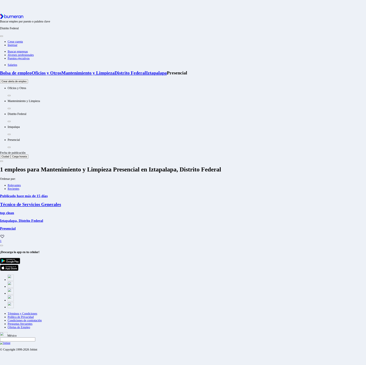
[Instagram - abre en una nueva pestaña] (11, 293)
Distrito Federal (130, 72)
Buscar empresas (18, 51)
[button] (2, 236)
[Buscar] (1, 36)
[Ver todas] (1, 245)
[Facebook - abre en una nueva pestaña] (11, 279)
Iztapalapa (156, 72)
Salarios (12, 64)
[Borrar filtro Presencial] (9, 147)
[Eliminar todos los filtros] (1, 161)
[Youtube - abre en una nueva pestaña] (11, 307)
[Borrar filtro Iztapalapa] (9, 134)
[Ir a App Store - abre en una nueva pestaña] (9, 269)
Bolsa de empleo (16, 72)
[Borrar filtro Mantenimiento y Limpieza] (9, 108)
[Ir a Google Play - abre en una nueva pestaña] (10, 263)
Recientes (13, 188)
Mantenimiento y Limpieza (88, 72)
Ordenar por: (7, 178)
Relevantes (14, 185)
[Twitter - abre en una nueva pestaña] (11, 286)
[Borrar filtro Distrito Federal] (9, 121)
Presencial (177, 72)
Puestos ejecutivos (19, 58)
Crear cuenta (15, 41)
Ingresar (12, 45)
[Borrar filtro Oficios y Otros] (9, 95)
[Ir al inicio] (11, 18)
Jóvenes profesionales (21, 55)
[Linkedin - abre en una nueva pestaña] (11, 300)
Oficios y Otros (46, 72)
